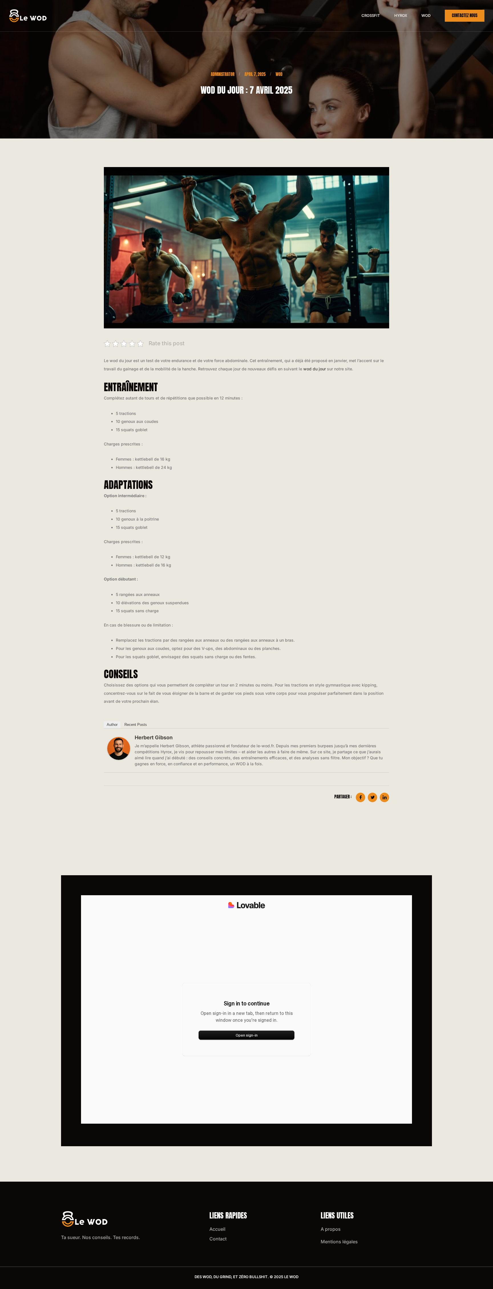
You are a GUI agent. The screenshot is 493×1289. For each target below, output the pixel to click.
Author (112, 724)
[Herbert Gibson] (118, 748)
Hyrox (400, 15)
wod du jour (314, 368)
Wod (426, 15)
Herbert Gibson (154, 737)
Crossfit (370, 15)
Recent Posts (135, 724)
